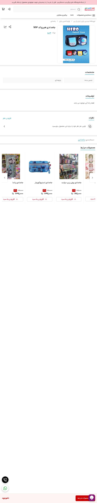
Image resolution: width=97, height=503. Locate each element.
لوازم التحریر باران (64, 21)
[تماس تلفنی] (5, 479)
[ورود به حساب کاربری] (9, 9)
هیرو (49, 33)
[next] (4, 177)
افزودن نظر (7, 118)
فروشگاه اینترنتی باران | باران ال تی (84, 21)
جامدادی (53, 21)
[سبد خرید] (3, 9)
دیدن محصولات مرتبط (85, 498)
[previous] (92, 177)
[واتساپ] (5, 488)
